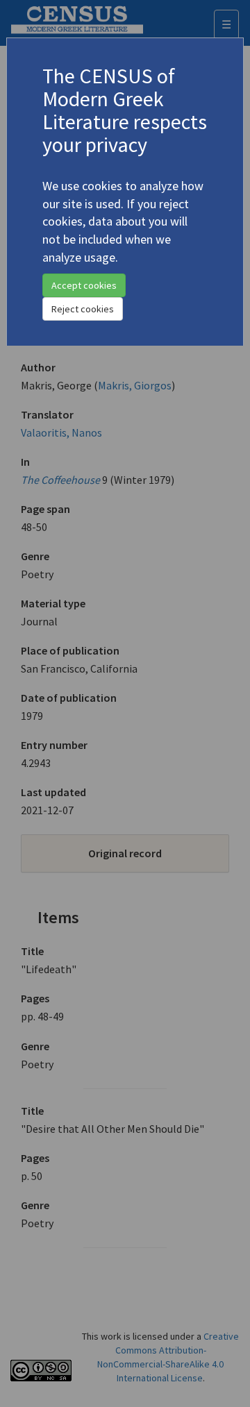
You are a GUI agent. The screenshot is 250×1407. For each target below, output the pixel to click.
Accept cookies (84, 285)
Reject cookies (82, 309)
